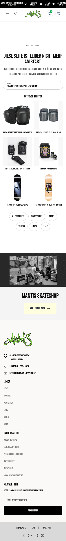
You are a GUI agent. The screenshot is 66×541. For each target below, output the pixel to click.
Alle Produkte (18, 216)
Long (6, 409)
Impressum (8, 468)
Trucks (22, 226)
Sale (45, 226)
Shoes (34, 226)
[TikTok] (23, 535)
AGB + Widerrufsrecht (13, 475)
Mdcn (6, 424)
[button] (7, 14)
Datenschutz (9, 461)
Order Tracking (10, 439)
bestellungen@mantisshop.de (23, 373)
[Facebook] (30, 535)
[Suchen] (16, 14)
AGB (33, 527)
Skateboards (37, 216)
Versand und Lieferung (13, 454)
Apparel (7, 395)
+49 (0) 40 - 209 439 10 (19, 366)
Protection (8, 402)
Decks (51, 216)
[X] (36, 535)
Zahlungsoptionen (11, 446)
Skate (6, 388)
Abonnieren (33, 510)
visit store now (37, 308)
